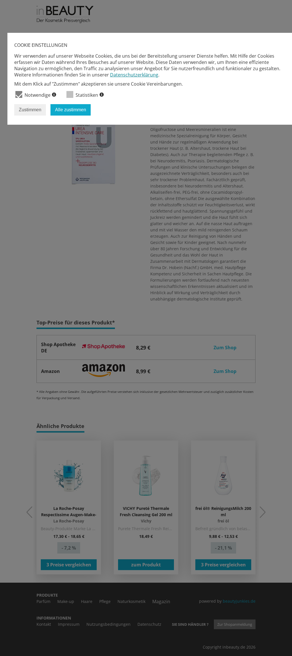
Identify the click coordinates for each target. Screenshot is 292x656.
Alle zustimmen (70, 109)
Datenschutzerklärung (134, 75)
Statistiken (87, 95)
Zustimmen (30, 109)
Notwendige (37, 95)
